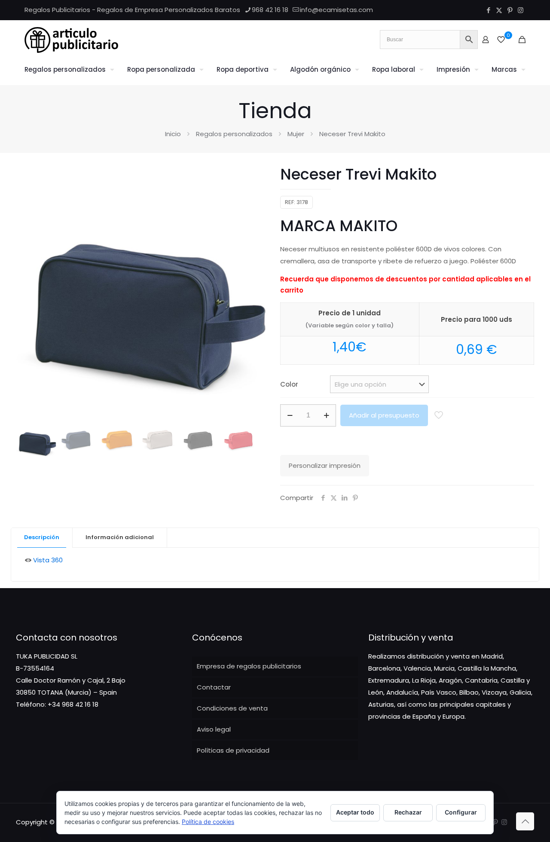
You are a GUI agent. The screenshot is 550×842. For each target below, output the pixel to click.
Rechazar (408, 812)
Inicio (173, 133)
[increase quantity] (326, 415)
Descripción (41, 537)
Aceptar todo (355, 812)
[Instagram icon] (520, 10)
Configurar (461, 812)
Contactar (214, 687)
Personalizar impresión (325, 465)
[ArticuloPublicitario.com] (71, 39)
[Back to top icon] (525, 821)
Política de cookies (208, 821)
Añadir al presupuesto (384, 415)
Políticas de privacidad (233, 750)
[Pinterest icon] (510, 10)
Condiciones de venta (232, 708)
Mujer (295, 133)
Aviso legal (214, 729)
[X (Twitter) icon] (499, 10)
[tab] (42, 537)
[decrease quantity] (289, 415)
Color (289, 384)
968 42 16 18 (270, 9)
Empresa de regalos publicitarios (249, 666)
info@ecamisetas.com (336, 9)
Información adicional (120, 537)
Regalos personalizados (234, 133)
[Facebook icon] (488, 10)
